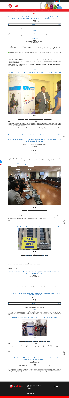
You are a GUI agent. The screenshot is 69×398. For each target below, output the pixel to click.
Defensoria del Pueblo (40, 255)
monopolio (26, 119)
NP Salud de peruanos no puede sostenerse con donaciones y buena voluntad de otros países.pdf (33, 134)
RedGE (20, 119)
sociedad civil (30, 341)
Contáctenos (57, 10)
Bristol (45, 119)
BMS (45, 341)
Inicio (10, 10)
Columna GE (50, 10)
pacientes (22, 119)
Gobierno (40, 341)
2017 (34, 115)
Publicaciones (24, 10)
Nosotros (15, 10)
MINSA (30, 119)
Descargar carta (33, 24)
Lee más (34, 30)
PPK (42, 341)
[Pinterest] (1, 164)
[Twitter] (1, 162)
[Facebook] (1, 160)
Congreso (41, 119)
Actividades (33, 10)
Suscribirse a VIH (34, 377)
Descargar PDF (33, 303)
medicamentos (33, 119)
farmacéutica (38, 119)
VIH (18, 119)
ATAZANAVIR (48, 119)
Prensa (41, 10)
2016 (34, 338)
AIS (50, 119)
